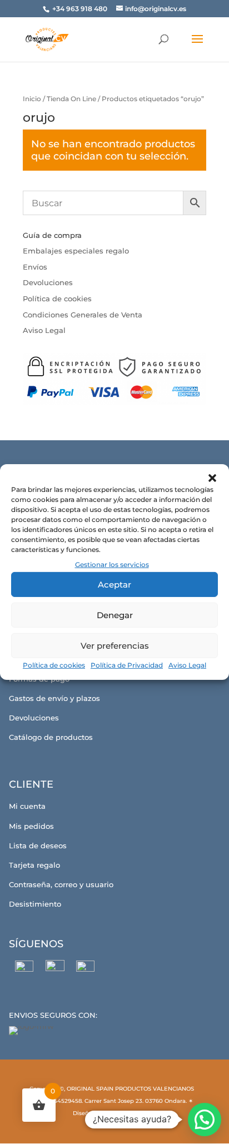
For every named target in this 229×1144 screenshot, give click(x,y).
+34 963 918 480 (80, 8)
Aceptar (114, 584)
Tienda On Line (71, 98)
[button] (212, 478)
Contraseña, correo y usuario (61, 884)
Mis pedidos (31, 826)
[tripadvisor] (85, 970)
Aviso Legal (187, 665)
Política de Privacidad (127, 665)
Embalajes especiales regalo (76, 250)
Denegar (115, 615)
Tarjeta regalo (34, 865)
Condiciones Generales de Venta (82, 314)
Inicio (32, 98)
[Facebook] (24, 970)
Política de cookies (54, 665)
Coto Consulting (128, 1113)
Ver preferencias (115, 645)
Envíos (35, 266)
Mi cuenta (27, 806)
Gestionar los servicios (112, 564)
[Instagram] (54, 969)
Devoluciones (48, 282)
